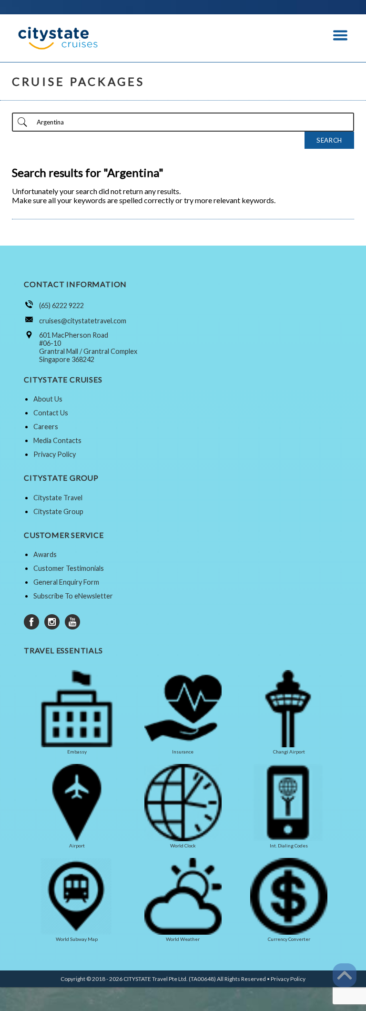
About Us (47, 399)
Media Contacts (57, 440)
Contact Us (50, 413)
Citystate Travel (57, 498)
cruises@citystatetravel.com (82, 321)
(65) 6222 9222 (61, 305)
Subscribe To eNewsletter (73, 596)
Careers (45, 427)
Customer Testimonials (68, 568)
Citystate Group (58, 511)
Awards (45, 554)
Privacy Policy (54, 454)
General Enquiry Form (66, 582)
